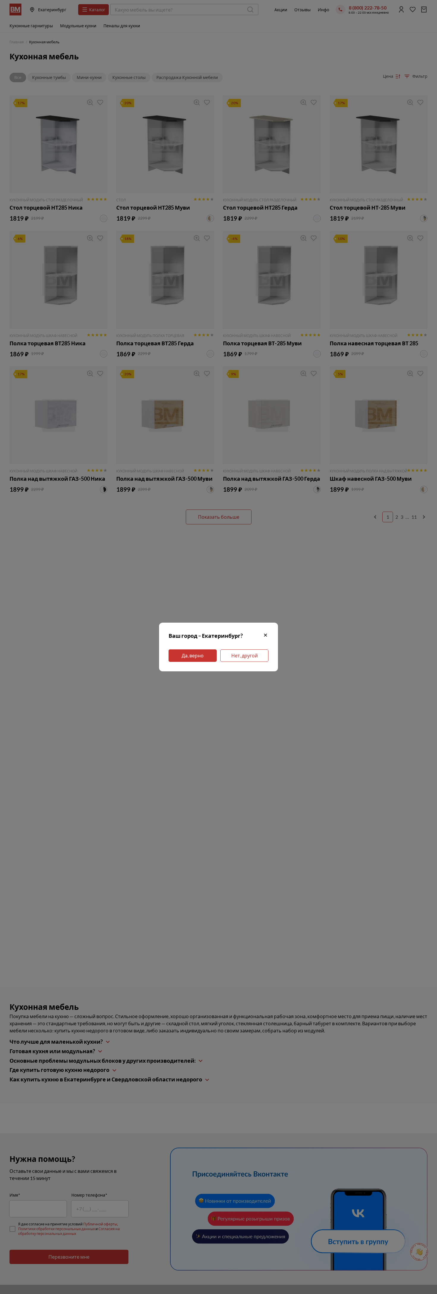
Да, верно (193, 655)
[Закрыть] (265, 636)
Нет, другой (244, 655)
